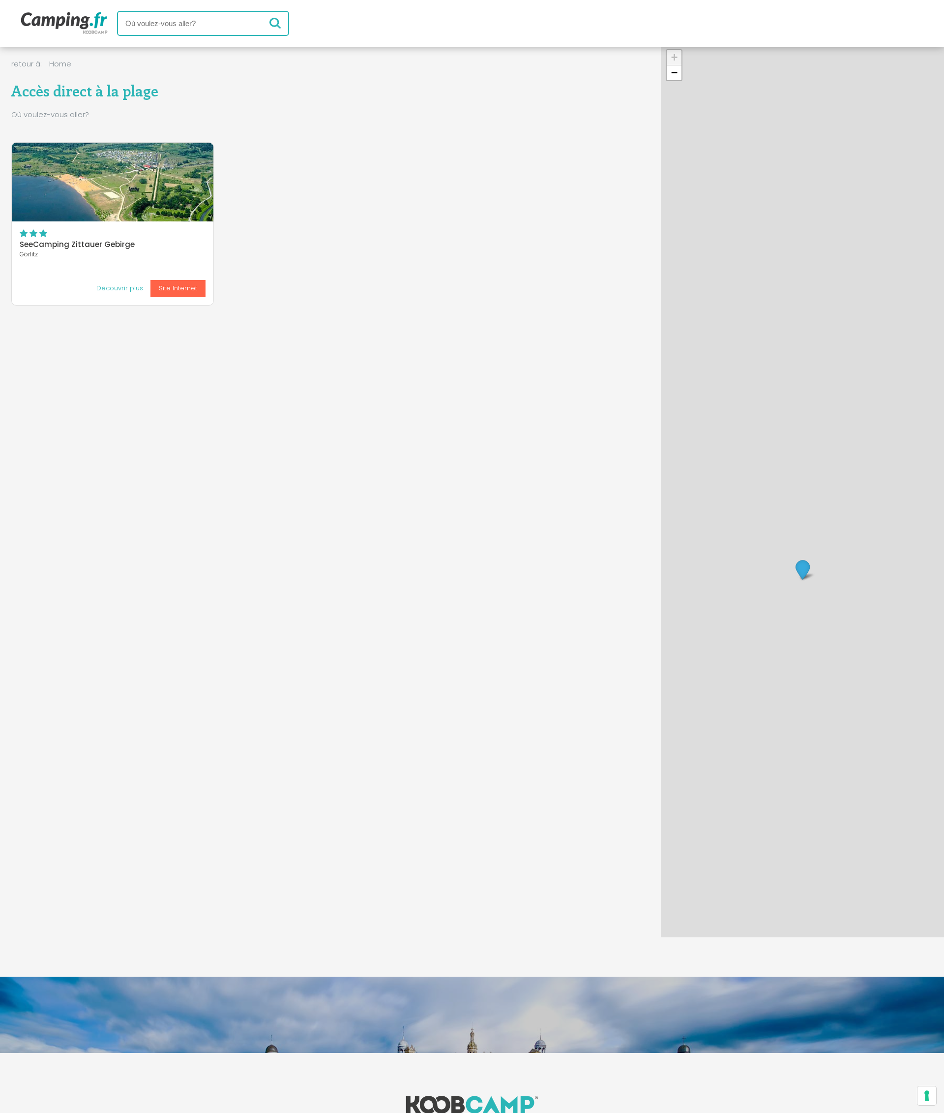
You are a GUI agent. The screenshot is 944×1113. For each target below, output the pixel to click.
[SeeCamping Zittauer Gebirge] (112, 182)
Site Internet (178, 288)
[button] (802, 569)
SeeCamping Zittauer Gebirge (77, 244)
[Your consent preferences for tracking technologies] (926, 1095)
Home (60, 64)
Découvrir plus (119, 288)
